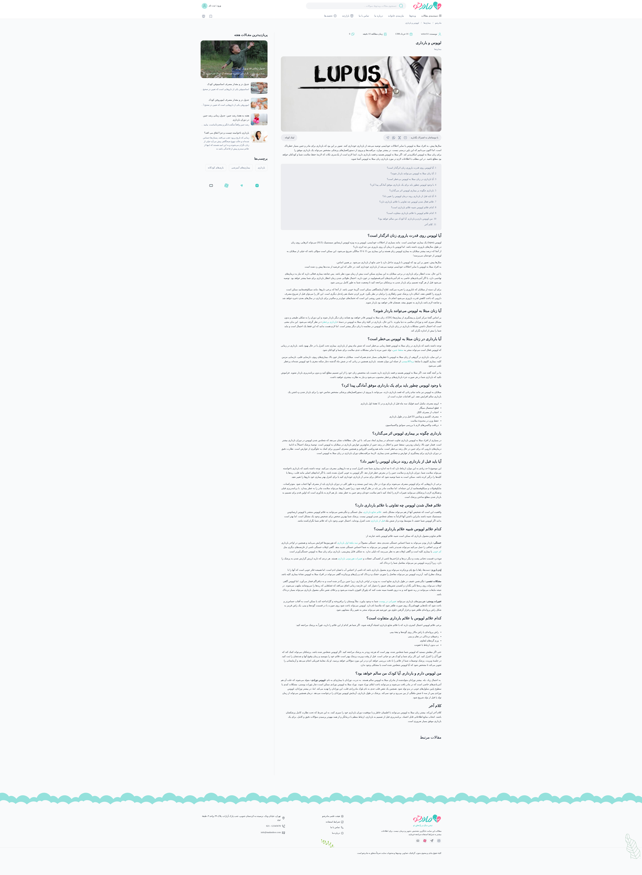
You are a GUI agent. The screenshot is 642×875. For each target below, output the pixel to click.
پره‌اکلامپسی (408, 361)
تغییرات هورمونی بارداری (350, 558)
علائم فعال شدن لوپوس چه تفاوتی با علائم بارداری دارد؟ (406, 201)
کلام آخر (428, 224)
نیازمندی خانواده (396, 15)
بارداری (261, 167)
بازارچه (345, 15)
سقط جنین (398, 350)
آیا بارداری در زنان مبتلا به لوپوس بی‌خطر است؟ (410, 179)
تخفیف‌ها (328, 15)
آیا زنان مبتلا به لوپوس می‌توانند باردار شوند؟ (412, 173)
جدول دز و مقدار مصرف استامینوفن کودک (228, 84)
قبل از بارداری (378, 520)
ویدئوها (412, 15)
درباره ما (378, 15)
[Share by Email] (405, 137)
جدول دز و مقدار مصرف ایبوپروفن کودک (229, 99)
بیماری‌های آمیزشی (240, 167)
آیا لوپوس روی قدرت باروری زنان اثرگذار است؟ (410, 167)
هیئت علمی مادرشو (331, 816)
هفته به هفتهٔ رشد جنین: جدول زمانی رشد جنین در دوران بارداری (226, 117)
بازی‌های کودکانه (216, 167)
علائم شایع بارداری (373, 512)
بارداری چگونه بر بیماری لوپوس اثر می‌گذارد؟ (411, 190)
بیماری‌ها (427, 23)
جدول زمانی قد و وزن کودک (250, 68)
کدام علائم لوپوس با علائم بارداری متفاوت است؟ (410, 213)
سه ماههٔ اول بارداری (347, 542)
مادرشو (438, 23)
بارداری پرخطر (329, 322)
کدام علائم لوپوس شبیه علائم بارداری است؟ (412, 207)
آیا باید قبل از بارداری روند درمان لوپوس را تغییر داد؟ (408, 196)
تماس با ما (364, 15)
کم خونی (437, 551)
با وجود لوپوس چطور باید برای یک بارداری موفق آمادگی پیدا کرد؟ (402, 184)
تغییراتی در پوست (387, 601)
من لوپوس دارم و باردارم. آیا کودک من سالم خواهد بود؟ (405, 218)
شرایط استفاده (333, 822)
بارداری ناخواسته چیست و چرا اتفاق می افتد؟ (226, 132)
